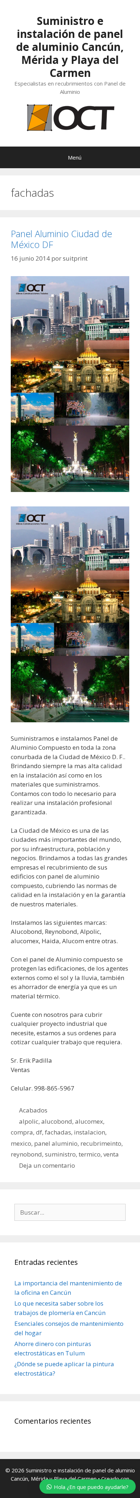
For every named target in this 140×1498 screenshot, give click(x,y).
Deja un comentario (47, 1165)
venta (111, 1154)
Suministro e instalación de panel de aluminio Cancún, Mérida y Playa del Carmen (70, 46)
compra (22, 1132)
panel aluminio (56, 1143)
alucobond (56, 1121)
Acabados (33, 1110)
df (39, 1132)
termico (90, 1154)
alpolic (28, 1121)
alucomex (89, 1121)
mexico (21, 1143)
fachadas (58, 1132)
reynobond (26, 1154)
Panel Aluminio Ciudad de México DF (61, 239)
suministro (60, 1154)
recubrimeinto (100, 1143)
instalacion (89, 1132)
